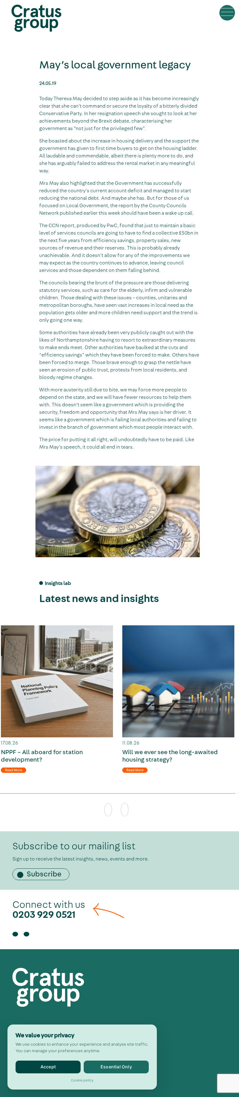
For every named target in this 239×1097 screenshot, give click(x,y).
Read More (13, 770)
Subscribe (44, 874)
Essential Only (116, 1066)
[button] (227, 13)
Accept (48, 1066)
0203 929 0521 (44, 915)
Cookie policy (82, 1080)
